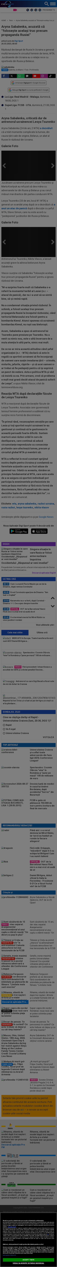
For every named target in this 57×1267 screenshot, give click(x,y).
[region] (28, 1240)
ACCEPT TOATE (28, 1260)
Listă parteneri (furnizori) (9, 1255)
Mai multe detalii (12, 1226)
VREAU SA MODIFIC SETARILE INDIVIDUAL (28, 1263)
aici (48, 1234)
